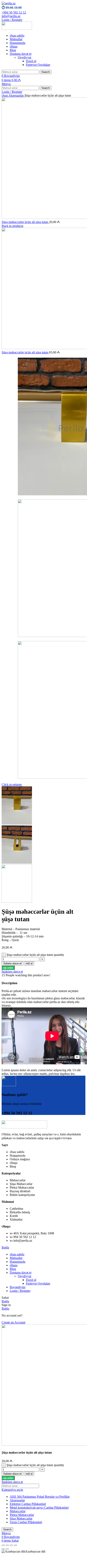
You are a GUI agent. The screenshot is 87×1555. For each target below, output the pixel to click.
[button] (8, 967)
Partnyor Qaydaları (38, 64)
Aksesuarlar (16, 95)
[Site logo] (9, 3)
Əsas (5, 95)
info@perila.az (11, 16)
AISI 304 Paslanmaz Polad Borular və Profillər (40, 1496)
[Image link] (24, 1127)
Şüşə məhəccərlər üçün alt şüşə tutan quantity (35, 954)
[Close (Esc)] (3, 1545)
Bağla (5, 1247)
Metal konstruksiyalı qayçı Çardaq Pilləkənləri (39, 1507)
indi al (29, 963)
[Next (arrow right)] (7, 1549)
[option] (43, 1551)
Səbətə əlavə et (12, 963)
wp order (8, 967)
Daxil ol (31, 61)
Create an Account (13, 1322)
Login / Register (20, 1290)
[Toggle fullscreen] (11, 1545)
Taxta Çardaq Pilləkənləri (26, 1522)
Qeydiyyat (24, 57)
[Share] (7, 1545)
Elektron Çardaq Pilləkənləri (28, 1504)
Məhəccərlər (17, 1511)
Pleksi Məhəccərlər (22, 1515)
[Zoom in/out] (15, 1545)
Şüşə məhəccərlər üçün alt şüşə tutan (25, 222)
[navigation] (43, 1551)
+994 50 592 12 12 (14, 12)
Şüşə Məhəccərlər (21, 1518)
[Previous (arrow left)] (3, 1549)
